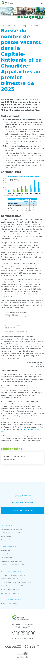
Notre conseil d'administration (11, 561)
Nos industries (6, 536)
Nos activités (22, 489)
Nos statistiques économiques (11, 529)
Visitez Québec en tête (9, 603)
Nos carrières (5, 554)
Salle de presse (23, 495)
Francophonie (6, 540)
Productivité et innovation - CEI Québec (15, 586)
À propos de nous (22, 502)
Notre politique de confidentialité (13, 565)
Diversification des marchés (10, 579)
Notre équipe (5, 550)
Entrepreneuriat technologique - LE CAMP (16, 582)
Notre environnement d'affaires (12, 533)
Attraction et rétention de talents (13, 575)
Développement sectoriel (10, 593)
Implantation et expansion (10, 589)
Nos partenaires (6, 557)
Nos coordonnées (22, 510)
